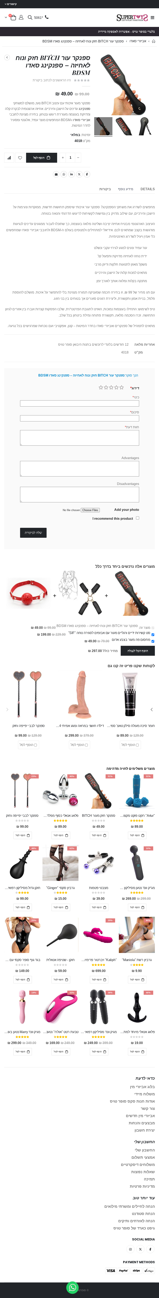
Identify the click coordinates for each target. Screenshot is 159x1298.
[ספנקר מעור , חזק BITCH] (124, 127)
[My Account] (21, 17)
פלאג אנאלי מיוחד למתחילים (137, 1032)
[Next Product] (7, 57)
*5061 (38, 17)
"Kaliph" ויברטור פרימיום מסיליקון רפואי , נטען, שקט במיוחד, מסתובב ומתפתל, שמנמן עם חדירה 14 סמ (99, 960)
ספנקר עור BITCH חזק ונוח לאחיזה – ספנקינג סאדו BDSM (97, 626)
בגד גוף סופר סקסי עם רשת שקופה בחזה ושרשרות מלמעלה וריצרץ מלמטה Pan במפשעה (22, 960)
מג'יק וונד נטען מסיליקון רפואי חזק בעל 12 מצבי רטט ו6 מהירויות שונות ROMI (137, 888)
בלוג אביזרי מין (142, 1087)
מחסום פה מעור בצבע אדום (131, 639)
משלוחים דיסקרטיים (138, 1165)
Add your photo (126, 509)
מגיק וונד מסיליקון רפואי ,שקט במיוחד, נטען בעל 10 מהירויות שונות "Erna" (99, 1032)
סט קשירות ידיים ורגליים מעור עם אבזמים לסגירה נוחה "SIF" (109, 633)
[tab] (148, 189)
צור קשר (148, 1109)
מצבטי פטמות (98, 888)
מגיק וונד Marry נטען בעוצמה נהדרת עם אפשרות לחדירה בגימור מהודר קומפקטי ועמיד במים (22, 1032)
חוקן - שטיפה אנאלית (60, 960)
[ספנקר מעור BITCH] (103, 127)
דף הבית (153, 41)
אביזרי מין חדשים (140, 1116)
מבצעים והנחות (142, 1123)
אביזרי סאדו (138, 41)
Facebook (87, 174)
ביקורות (105, 189)
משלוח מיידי (144, 1094)
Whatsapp (63, 174)
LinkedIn (71, 174)
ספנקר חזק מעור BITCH (98, 815)
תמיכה (149, 1179)
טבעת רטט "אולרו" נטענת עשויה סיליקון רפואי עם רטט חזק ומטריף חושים (60, 1032)
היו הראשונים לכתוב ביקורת (52, 80)
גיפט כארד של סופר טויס (134, 1228)
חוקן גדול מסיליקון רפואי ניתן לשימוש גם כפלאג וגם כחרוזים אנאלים (22, 888)
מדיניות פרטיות (142, 1186)
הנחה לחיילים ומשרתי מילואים (129, 1206)
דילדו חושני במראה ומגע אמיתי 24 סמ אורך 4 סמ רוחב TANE (79, 726)
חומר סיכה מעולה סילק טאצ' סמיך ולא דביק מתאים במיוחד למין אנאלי (130, 726)
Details (148, 189)
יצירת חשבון (145, 1130)
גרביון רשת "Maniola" (137, 960)
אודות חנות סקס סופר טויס (132, 1101)
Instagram (130, 1249)
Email (56, 174)
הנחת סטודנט (143, 1214)
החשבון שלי (145, 1150)
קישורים (12, 4)
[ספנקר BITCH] (145, 127)
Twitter (79, 174)
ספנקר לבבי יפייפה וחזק (28, 726)
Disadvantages (128, 484)
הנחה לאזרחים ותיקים (136, 1221)
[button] (152, 709)
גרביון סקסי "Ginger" (60, 888)
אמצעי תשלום (143, 1157)
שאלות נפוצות (143, 1172)
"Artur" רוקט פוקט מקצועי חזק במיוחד (137, 815)
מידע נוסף (125, 189)
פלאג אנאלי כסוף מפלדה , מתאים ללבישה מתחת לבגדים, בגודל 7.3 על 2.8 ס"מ (60, 815)
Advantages (130, 458)
